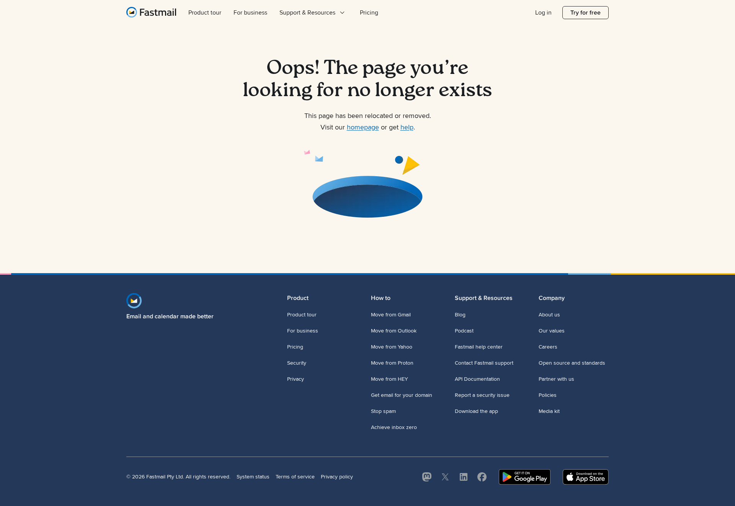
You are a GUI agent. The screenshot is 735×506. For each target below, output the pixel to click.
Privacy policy (337, 476)
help (406, 127)
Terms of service (295, 476)
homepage (363, 127)
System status (253, 476)
